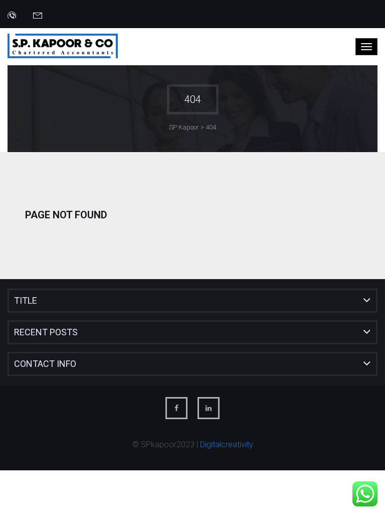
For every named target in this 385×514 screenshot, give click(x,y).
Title (25, 300)
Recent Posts (46, 332)
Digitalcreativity (226, 444)
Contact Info (45, 363)
